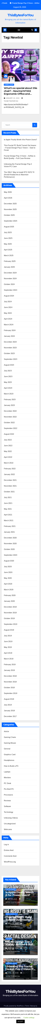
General (7, 749)
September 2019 (10, 624)
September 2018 (10, 693)
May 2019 (8, 647)
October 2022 (9, 422)
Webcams (8, 829)
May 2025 (8, 244)
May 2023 (8, 382)
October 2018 (9, 687)
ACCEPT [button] (20, 1021)
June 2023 (8, 376)
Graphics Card (10, 754)
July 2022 (8, 440)
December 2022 (10, 411)
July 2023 (8, 371)
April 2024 (8, 319)
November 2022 (10, 417)
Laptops (7, 772)
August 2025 (9, 227)
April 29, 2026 (13, 923)
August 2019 (9, 630)
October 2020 (9, 549)
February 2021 (10, 526)
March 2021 (8, 520)
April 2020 (8, 584)
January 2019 (9, 670)
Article (6, 731)
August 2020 (9, 561)
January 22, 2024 (13, 98)
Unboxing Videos (11, 818)
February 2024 (10, 330)
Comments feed (10, 856)
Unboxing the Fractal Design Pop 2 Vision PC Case (20, 969)
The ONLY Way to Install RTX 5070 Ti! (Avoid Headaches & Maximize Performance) (19, 174)
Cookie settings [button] (28, 1017)
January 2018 (9, 711)
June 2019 (8, 641)
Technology (8, 812)
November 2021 (10, 486)
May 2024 (8, 313)
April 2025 (8, 250)
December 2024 (10, 273)
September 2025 (10, 221)
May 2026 (8, 192)
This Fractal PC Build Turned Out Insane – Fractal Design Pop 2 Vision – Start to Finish (20, 147)
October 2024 (9, 284)
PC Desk (7, 783)
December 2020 (10, 538)
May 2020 (8, 578)
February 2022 (10, 469)
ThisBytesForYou (20, 15)
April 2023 (8, 388)
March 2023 (8, 394)
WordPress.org (10, 862)
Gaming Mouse (10, 743)
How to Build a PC (11, 766)
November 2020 (10, 543)
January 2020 (9, 601)
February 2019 (10, 664)
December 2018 (10, 676)
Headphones (9, 760)
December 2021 (10, 480)
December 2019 (10, 607)
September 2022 (10, 428)
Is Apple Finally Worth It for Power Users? (20, 140)
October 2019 (9, 618)
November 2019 (10, 613)
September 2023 (10, 359)
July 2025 (8, 232)
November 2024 (10, 278)
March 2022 (8, 463)
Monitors (7, 777)
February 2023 (10, 399)
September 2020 (10, 555)
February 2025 (10, 261)
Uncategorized (10, 824)
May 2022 (8, 451)
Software (7, 806)
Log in (6, 844)
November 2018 (10, 682)
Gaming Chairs (8, 84)
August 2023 (9, 365)
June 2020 (8, 572)
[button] (32, 30)
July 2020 (8, 567)
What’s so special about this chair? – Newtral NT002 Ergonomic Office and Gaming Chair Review (20, 92)
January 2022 (9, 474)
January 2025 (9, 267)
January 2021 (9, 532)
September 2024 (10, 290)
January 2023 (9, 405)
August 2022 (9, 434)
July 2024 (8, 301)
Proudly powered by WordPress (14, 1006)
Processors (8, 795)
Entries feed (8, 850)
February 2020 (10, 595)
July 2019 (8, 636)
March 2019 (8, 659)
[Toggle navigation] (19, 29)
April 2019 (8, 653)
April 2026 (8, 198)
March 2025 (8, 255)
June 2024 (8, 307)
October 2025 (9, 215)
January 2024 (9, 336)
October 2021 (9, 492)
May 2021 (8, 509)
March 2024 (8, 325)
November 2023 (10, 348)
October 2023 (9, 353)
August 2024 (9, 296)
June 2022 (8, 446)
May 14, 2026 (13, 899)
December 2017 (10, 716)
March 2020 (8, 590)
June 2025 (8, 238)
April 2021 (8, 515)
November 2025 (10, 209)
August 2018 (9, 699)
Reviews (7, 801)
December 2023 (10, 342)
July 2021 (8, 497)
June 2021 (8, 503)
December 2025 (10, 204)
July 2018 (8, 705)
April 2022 (8, 457)
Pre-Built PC (9, 789)
